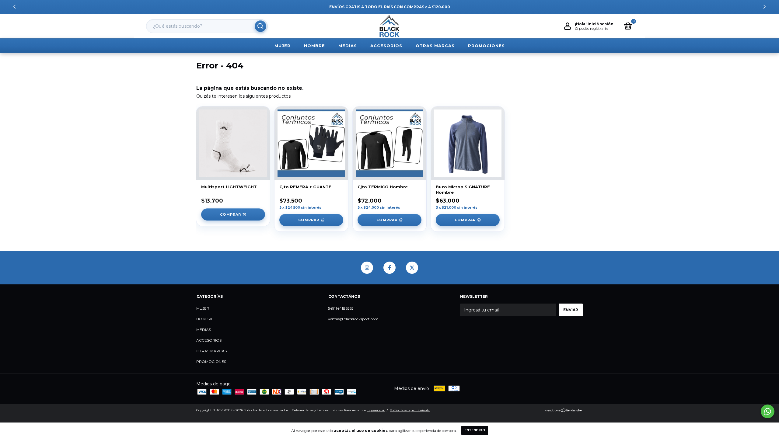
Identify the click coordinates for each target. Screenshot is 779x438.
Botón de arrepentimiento (410, 410)
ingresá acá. (376, 410)
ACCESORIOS (386, 45)
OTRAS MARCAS (435, 45)
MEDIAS (347, 45)
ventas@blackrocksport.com (353, 319)
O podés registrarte (591, 28)
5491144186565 (340, 308)
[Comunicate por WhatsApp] (767, 411)
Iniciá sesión (600, 24)
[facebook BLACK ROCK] (389, 268)
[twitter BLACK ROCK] (412, 268)
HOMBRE (314, 45)
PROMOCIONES (486, 45)
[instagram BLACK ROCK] (367, 268)
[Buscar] (260, 26)
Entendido (474, 430)
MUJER (282, 45)
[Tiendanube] (564, 411)
